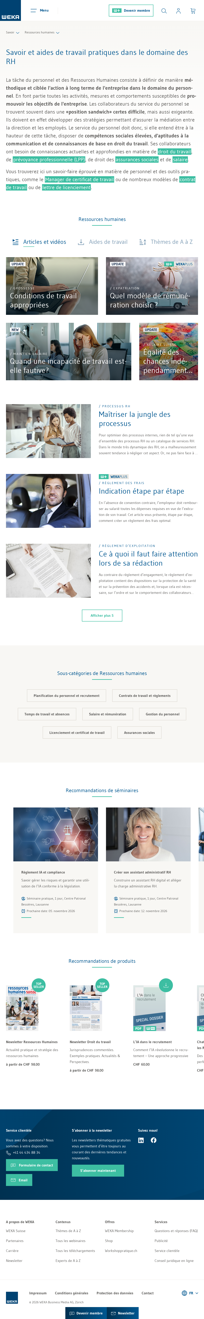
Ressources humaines (39, 32)
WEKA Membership (119, 1231)
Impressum (38, 1293)
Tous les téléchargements (75, 1251)
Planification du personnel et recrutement (66, 696)
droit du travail (174, 151)
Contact (148, 1293)
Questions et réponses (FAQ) (176, 1231)
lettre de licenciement (66, 187)
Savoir (10, 32)
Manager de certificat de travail (79, 179)
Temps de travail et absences (47, 714)
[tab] (39, 241)
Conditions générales (71, 1293)
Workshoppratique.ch (121, 1251)
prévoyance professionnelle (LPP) (49, 159)
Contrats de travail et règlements (145, 696)
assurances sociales (137, 159)
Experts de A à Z (68, 1261)
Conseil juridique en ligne (174, 1261)
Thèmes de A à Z (68, 1231)
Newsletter (14, 1261)
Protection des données (115, 1293)
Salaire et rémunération (107, 714)
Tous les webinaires (70, 1241)
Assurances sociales (139, 733)
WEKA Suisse (16, 1231)
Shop (109, 1241)
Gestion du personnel (162, 714)
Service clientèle (167, 1251)
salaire (180, 159)
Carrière (12, 1251)
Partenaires (15, 1241)
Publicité (161, 1241)
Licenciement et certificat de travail (77, 733)
